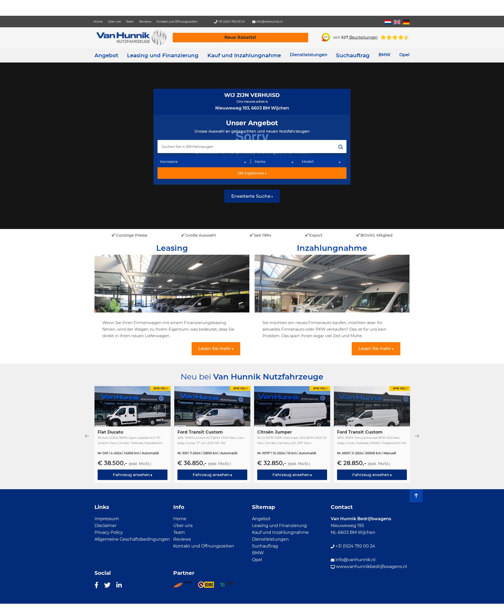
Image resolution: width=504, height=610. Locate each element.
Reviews (145, 21)
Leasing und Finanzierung (162, 55)
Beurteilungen (359, 37)
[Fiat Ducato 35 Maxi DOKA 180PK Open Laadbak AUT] (132, 434)
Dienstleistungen (270, 539)
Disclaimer (105, 525)
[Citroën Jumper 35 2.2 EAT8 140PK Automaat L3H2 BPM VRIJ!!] (292, 434)
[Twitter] (107, 584)
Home (98, 21)
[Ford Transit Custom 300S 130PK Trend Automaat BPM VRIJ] (372, 434)
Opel (257, 559)
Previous (87, 436)
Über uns (114, 21)
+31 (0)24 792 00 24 (231, 21)
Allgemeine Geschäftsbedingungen (132, 539)
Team (130, 21)
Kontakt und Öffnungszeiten (176, 21)
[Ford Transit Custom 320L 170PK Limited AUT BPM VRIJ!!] (212, 434)
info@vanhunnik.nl (269, 21)
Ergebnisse (251, 173)
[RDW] (185, 586)
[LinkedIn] (119, 584)
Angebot (106, 55)
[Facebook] (96, 584)
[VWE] (229, 586)
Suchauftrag (353, 55)
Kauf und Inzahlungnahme (244, 55)
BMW (258, 552)
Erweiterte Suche (251, 196)
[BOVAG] (209, 586)
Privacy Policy (108, 532)
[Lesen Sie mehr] (171, 303)
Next (417, 436)
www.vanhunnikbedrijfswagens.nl (371, 566)
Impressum (106, 518)
